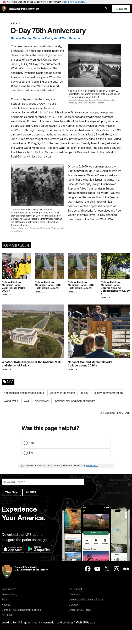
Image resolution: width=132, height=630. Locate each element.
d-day (85, 393)
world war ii (11, 401)
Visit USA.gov (85, 622)
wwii (26, 401)
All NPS (31, 492)
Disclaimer (74, 594)
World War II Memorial (67, 38)
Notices (6, 604)
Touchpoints (92, 465)
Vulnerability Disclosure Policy (86, 599)
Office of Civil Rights (80, 609)
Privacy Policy (10, 594)
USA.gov (74, 604)
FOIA (4, 599)
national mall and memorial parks (24, 393)
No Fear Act (75, 588)
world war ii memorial (62, 393)
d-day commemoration (108, 393)
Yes (31, 442)
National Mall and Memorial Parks (31, 38)
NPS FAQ (7, 614)
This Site (11, 492)
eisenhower (42, 401)
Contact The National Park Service (21, 609)
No (31, 452)
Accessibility (9, 588)
